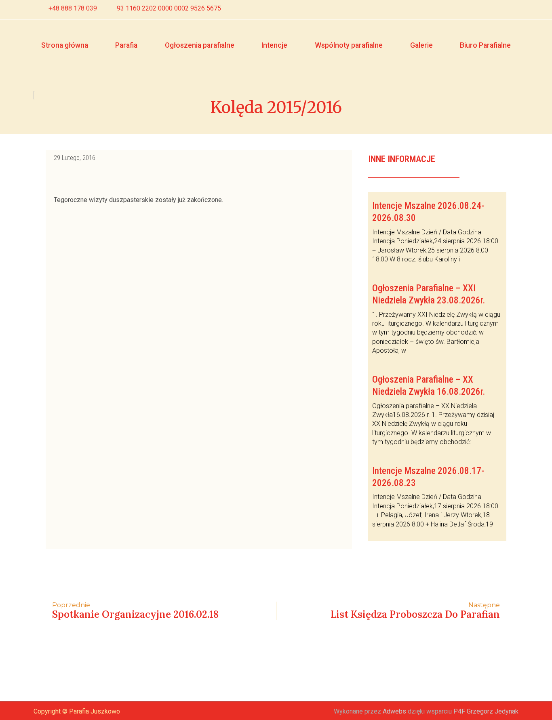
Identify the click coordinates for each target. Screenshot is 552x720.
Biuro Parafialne (485, 45)
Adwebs (394, 711)
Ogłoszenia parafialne (199, 45)
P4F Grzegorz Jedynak (485, 711)
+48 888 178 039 (72, 8)
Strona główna (64, 45)
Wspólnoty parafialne (349, 45)
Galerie (421, 45)
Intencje (274, 45)
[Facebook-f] (498, 10)
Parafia (126, 45)
